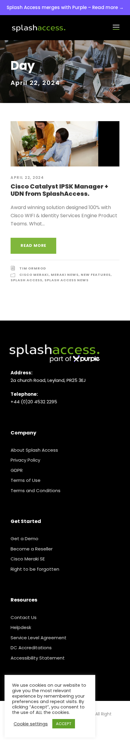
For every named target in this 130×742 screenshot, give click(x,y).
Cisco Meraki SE (28, 559)
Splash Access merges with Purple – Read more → (65, 7)
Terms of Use (26, 480)
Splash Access (26, 280)
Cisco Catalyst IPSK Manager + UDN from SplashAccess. (59, 190)
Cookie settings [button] (31, 724)
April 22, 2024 (27, 177)
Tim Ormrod (32, 268)
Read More (33, 245)
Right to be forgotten (35, 569)
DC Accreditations (31, 647)
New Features (96, 274)
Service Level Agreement (39, 637)
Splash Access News (66, 280)
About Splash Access (34, 450)
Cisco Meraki (34, 274)
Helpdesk (21, 627)
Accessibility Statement (38, 658)
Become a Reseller (32, 549)
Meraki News (65, 274)
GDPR (17, 470)
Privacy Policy (25, 460)
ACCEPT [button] (63, 724)
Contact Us (24, 617)
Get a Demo (24, 538)
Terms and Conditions (35, 490)
